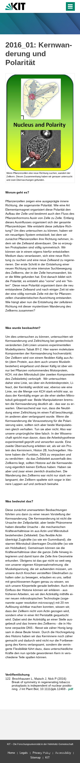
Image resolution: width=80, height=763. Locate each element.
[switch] (54, 6)
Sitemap (35, 757)
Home (11, 752)
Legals (24, 752)
